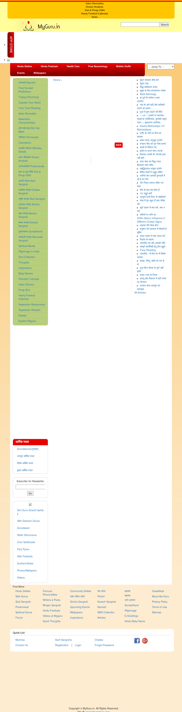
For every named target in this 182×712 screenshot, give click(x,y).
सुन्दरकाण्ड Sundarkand (30, 231)
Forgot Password (104, 645)
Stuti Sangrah (23, 601)
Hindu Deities (24, 66)
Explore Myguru (27, 321)
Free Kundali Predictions (25, 89)
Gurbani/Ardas (25, 563)
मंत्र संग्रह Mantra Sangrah (27, 215)
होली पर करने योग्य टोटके (151, 150)
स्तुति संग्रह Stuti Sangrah (31, 198)
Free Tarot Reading (29, 108)
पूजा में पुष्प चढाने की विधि (151, 111)
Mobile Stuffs (123, 66)
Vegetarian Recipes (29, 310)
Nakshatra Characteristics (26, 120)
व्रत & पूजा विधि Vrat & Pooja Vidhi (29, 173)
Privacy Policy (159, 601)
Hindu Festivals (49, 66)
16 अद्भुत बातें (146, 193)
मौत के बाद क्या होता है (150, 189)
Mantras (20, 639)
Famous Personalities (50, 592)
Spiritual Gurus (23, 612)
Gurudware (23, 528)
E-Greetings (131, 616)
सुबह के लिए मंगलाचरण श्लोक (153, 90)
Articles (101, 617)
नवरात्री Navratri (26, 82)
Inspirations (24, 268)
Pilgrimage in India (28, 251)
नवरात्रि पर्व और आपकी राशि (152, 243)
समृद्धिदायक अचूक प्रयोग (151, 168)
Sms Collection (26, 257)
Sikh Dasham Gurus (28, 521)
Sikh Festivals (25, 556)
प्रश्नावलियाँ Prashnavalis (31, 166)
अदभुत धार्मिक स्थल (25, 456)
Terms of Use (159, 607)
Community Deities (80, 591)
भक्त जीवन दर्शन (77, 596)
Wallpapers (40, 73)
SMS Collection (105, 612)
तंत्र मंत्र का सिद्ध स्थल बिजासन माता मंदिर (149, 163)
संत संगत (101, 591)
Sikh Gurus (21, 596)
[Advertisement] (30, 380)
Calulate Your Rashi (29, 102)
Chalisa (99, 639)
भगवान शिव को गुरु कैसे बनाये (153, 143)
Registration (62, 645)
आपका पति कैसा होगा (149, 225)
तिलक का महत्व (147, 239)
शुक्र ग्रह (144, 83)
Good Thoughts (51, 621)
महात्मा (127, 591)
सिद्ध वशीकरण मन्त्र (148, 87)
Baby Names (25, 273)
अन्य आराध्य (130, 600)
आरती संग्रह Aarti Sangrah (26, 182)
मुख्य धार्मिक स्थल (25, 470)
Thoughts (23, 262)
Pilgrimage (130, 610)
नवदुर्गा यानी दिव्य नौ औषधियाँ (152, 197)
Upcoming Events (80, 607)
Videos (21, 577)
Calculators (24, 142)
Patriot (101, 596)
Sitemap (156, 612)
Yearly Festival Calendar (26, 297)
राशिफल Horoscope (28, 137)
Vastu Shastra (26, 284)
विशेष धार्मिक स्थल (25, 463)
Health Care (73, 66)
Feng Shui (24, 290)
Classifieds (158, 591)
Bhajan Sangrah (52, 605)
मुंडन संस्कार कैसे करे (149, 80)
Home (56, 80)
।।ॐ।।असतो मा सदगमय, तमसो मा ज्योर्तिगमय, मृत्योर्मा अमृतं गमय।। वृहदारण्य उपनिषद (152, 118)
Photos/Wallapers (27, 570)
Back (118, 145)
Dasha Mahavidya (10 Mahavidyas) (151, 127)
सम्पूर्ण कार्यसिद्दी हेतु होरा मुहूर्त (152, 246)
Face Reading (148, 250)
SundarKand (132, 605)
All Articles (140, 292)
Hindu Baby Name (135, 621)
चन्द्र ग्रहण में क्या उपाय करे (152, 236)
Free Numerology (97, 66)
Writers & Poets (51, 600)
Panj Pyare (23, 549)
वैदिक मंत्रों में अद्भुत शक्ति (151, 172)
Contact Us (21, 645)
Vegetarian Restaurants (31, 304)
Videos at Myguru (53, 616)
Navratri (101, 607)
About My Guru (160, 596)
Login (78, 645)
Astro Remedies (27, 113)
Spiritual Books (26, 246)
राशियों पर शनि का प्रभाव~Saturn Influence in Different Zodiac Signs (151, 218)
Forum (19, 617)
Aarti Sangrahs (63, 639)
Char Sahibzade (26, 542)
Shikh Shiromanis (27, 535)
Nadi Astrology (148, 94)
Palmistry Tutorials (28, 279)
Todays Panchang (28, 97)
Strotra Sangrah (79, 601)
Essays (22, 315)
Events (21, 73)
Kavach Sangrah (106, 601)
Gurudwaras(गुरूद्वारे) (28, 449)
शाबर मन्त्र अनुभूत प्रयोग (151, 140)
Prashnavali (22, 607)
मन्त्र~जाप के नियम (148, 275)
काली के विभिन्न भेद (148, 147)
